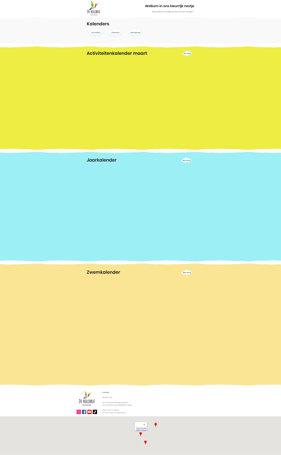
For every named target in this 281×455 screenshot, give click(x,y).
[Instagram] (79, 412)
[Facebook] (84, 412)
